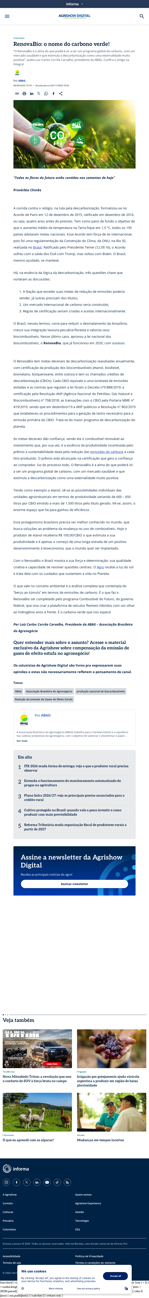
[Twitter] (26, 1182)
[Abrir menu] (7, 16)
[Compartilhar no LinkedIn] (31, 93)
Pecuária (8, 1220)
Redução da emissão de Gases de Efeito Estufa (44, 699)
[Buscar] (142, 16)
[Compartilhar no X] (39, 93)
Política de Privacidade (89, 1256)
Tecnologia (82, 1220)
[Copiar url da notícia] (17, 93)
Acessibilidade (11, 1256)
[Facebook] (16, 1182)
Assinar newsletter (74, 884)
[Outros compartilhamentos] (60, 93)
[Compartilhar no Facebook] (53, 93)
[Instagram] (6, 1182)
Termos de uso (12, 1262)
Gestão (79, 1212)
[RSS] (67, 1182)
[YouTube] (47, 1182)
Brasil (37, 247)
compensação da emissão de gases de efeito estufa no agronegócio (71, 650)
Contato (8, 1203)
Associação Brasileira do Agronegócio (49, 691)
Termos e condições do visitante (95, 1262)
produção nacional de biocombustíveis (101, 691)
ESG (77, 1229)
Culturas (8, 1212)
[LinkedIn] (37, 1182)
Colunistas (19, 38)
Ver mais (22, 741)
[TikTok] (57, 1182)
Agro (100, 567)
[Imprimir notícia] (24, 93)
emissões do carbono (106, 452)
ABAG (21, 80)
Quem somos (83, 1194)
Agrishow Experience (88, 1203)
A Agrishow (10, 1194)
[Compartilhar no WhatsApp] (46, 93)
